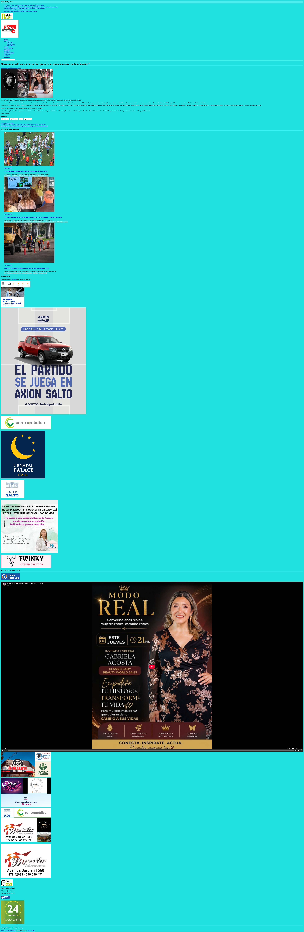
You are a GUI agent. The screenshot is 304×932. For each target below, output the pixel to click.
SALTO (45, 273)
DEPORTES (7, 51)
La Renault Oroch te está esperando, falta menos (16, 9)
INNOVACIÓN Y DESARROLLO (26, 221)
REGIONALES (11, 44)
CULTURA (7, 50)
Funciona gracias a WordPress (8, 930)
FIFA (30, 176)
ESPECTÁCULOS (23, 176)
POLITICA (35, 273)
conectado (14, 279)
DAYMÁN (14, 221)
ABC (5, 273)
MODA (6, 47)
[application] (152, 667)
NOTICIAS (7, 41)
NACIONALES (11, 45)
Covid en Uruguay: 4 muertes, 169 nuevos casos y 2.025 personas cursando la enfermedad (23, 124)
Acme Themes (31, 930)
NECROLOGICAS (9, 52)
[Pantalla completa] (301, 750)
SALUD (6, 55)
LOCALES (10, 42)
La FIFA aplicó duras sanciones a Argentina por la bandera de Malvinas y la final (24, 5)
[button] (18, 765)
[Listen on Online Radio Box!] (10, 579)
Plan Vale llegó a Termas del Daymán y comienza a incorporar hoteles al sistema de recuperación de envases (31, 7)
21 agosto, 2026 (8, 168)
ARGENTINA (7, 176)
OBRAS (30, 273)
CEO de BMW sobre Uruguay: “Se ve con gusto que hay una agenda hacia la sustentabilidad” (24, 126)
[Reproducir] (2, 750)
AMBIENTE (7, 221)
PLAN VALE (60, 221)
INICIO (6, 40)
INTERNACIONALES (38, 176)
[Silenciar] (299, 750)
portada (11, 123)
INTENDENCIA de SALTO (42, 221)
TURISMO (7, 57)
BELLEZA (10, 48)
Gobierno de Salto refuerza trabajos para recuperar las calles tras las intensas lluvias (24, 8)
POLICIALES (7, 54)
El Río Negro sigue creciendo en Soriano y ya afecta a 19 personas (20, 11)
